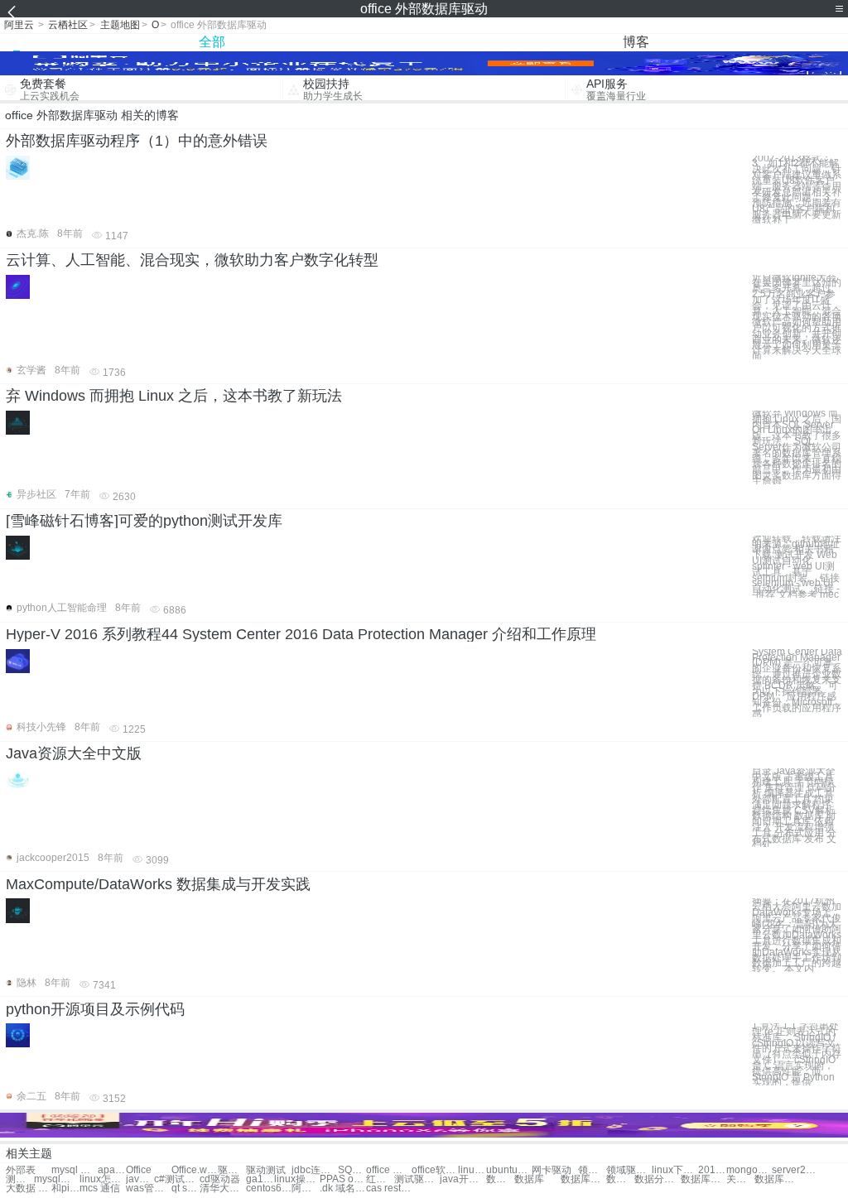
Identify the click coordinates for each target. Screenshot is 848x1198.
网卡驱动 (551, 1170)
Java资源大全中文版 (74, 753)
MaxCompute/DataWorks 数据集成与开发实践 (158, 884)
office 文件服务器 (389, 1170)
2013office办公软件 (712, 1170)
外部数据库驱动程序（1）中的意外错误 (136, 140)
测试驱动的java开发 (417, 1179)
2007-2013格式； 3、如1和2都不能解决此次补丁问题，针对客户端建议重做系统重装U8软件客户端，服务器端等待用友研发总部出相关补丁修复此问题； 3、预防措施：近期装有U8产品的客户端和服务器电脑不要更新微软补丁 (796, 190)
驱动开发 (232, 1170)
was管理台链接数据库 (148, 1188)
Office (139, 1170)
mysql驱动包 (57, 1179)
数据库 (529, 1179)
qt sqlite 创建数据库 (185, 1188)
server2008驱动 (794, 1170)
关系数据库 (740, 1179)
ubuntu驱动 (509, 1170)
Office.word (194, 1170)
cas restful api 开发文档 (389, 1188)
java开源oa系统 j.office (462, 1179)
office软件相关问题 (434, 1170)
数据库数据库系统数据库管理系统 (583, 1179)
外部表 (21, 1170)
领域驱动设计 (592, 1170)
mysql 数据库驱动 (74, 1170)
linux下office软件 (674, 1170)
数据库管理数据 (703, 1179)
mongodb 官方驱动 (749, 1170)
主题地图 (120, 25)
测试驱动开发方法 (20, 1179)
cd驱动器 (220, 1179)
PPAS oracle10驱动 (342, 1179)
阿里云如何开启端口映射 (306, 1188)
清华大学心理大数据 (222, 1188)
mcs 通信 (100, 1188)
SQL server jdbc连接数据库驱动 (352, 1170)
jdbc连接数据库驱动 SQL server (314, 1170)
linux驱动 (472, 1170)
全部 (212, 42)
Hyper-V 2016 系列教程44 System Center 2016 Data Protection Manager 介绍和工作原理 (301, 634)
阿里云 (19, 25)
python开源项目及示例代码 (95, 1009)
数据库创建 (777, 1179)
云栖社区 (68, 25)
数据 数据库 (500, 1179)
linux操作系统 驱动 (297, 1179)
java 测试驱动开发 (140, 1179)
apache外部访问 (112, 1170)
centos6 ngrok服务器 (269, 1188)
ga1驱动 (260, 1179)
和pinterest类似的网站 (65, 1188)
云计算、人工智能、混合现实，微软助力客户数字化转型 (192, 260)
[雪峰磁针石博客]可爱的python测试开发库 (144, 520)
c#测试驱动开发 (177, 1179)
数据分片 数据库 (657, 1179)
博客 (636, 42)
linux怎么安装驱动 (102, 1179)
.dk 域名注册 (342, 1188)
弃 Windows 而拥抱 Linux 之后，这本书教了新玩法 (174, 395)
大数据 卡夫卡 (28, 1188)
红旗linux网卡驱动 (380, 1179)
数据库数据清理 (620, 1179)
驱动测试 (266, 1170)
